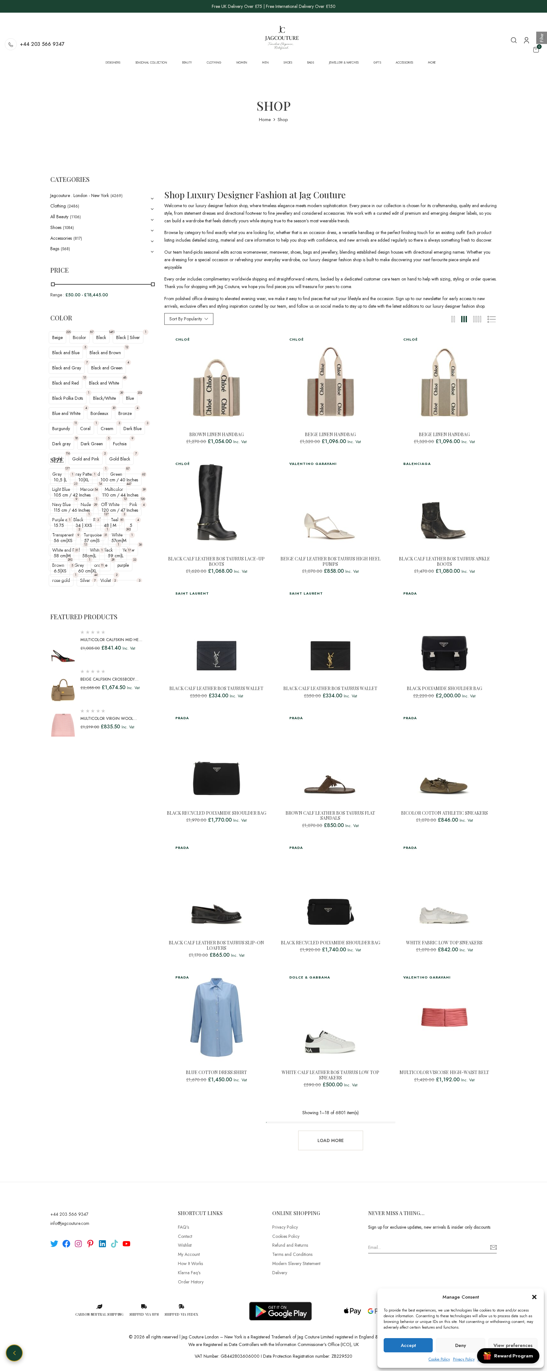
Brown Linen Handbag (216, 434)
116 (68, 453)
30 (114, 407)
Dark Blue (132, 428)
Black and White (104, 383)
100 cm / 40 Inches (119, 480)
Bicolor (79, 337)
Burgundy (61, 428)
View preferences (513, 1345)
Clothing (58, 206)
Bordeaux (99, 413)
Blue (130, 398)
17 (129, 550)
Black (101, 337)
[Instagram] (78, 1244)
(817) (77, 238)
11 (75, 423)
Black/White (104, 398)
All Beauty (59, 216)
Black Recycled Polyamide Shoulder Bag (216, 813)
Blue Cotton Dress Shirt (216, 1072)
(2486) (73, 206)
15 (84, 377)
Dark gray (61, 444)
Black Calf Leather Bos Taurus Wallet (216, 688)
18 (76, 438)
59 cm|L (115, 556)
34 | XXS (84, 525)
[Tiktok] (114, 1244)
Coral (85, 428)
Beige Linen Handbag (330, 434)
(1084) (68, 228)
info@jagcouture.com (69, 1223)
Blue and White (66, 413)
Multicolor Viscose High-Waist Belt (444, 1072)
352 (139, 392)
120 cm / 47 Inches (120, 510)
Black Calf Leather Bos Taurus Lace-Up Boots (216, 561)
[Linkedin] (102, 1244)
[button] (534, 1297)
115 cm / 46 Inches (72, 510)
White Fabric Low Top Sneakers (444, 943)
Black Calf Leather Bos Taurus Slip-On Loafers (216, 945)
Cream (107, 428)
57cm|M (118, 540)
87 (91, 332)
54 (96, 489)
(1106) (75, 217)
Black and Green (107, 368)
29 (95, 504)
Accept (408, 1345)
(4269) (116, 196)
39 (121, 392)
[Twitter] (54, 1244)
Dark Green (92, 444)
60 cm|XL (87, 571)
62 (143, 474)
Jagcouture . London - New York (79, 195)
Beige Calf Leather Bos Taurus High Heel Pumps (330, 561)
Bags (54, 248)
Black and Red (65, 383)
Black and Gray (66, 368)
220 (68, 332)
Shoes (55, 227)
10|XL (84, 480)
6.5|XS (60, 571)
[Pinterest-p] (90, 1244)
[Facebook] (66, 1244)
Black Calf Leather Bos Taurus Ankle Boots (444, 561)
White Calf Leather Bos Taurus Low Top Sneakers (330, 1075)
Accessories (61, 238)
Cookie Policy (439, 1359)
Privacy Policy (464, 1359)
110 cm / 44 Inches (120, 495)
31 (105, 535)
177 (67, 468)
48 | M (110, 525)
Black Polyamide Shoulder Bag (444, 688)
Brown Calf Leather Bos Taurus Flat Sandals (330, 816)
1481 (112, 332)
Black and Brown (105, 352)
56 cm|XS (63, 540)
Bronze (125, 413)
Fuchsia (120, 444)
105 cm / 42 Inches (72, 495)
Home (265, 119)
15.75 (59, 525)
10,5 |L (60, 480)
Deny (460, 1345)
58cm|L (89, 556)
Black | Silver (128, 337)
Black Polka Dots (67, 398)
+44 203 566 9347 (42, 44)
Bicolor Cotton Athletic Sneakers (444, 813)
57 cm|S (92, 540)
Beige (57, 337)
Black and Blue (65, 352)
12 (126, 347)
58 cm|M (62, 556)
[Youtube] (126, 1244)
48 (124, 377)
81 (122, 519)
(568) (65, 249)
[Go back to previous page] (14, 1353)
